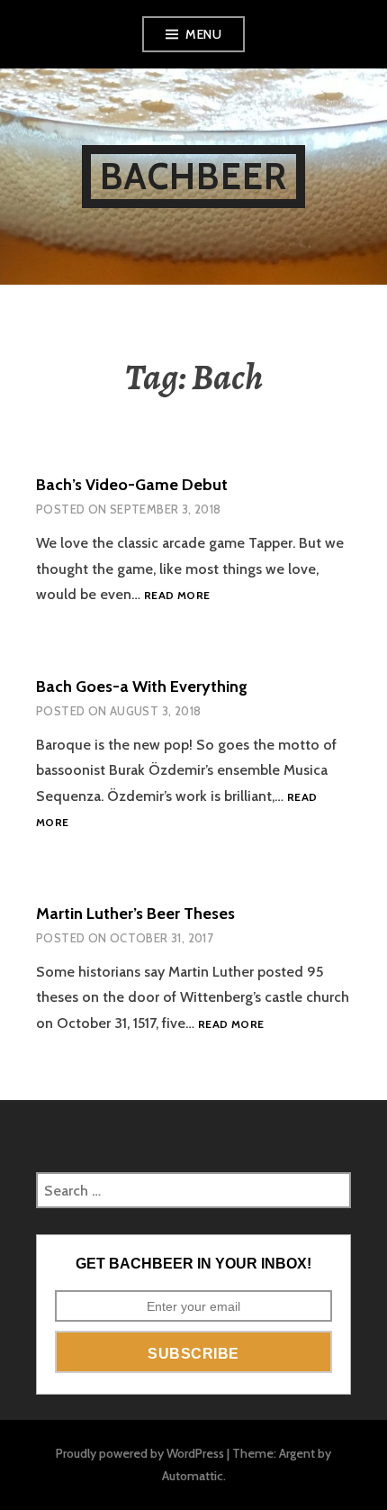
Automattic (192, 1476)
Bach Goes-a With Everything (142, 686)
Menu (203, 34)
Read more (177, 596)
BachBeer (194, 176)
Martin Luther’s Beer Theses (135, 913)
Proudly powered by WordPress (140, 1453)
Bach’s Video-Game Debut (132, 485)
